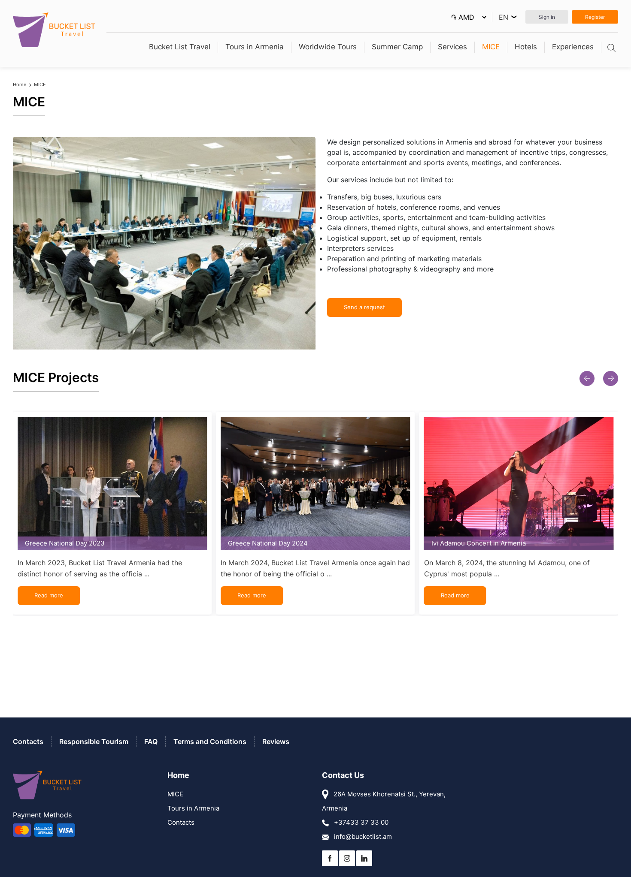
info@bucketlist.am (362, 836)
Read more (48, 595)
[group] (112, 513)
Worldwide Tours (328, 46)
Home (19, 84)
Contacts (28, 741)
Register (595, 17)
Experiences (573, 46)
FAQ (151, 741)
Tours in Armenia (254, 46)
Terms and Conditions (209, 741)
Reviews (275, 741)
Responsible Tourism (93, 741)
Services (452, 46)
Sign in (547, 17)
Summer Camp (397, 46)
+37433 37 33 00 (360, 822)
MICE (491, 46)
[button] (587, 378)
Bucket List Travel (179, 46)
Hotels (526, 46)
